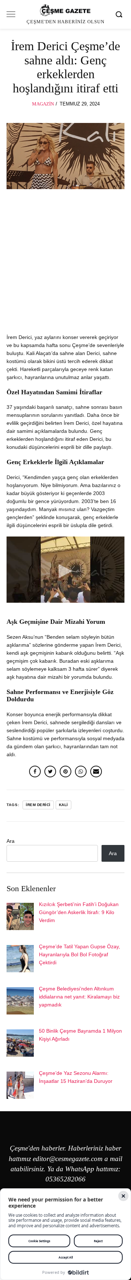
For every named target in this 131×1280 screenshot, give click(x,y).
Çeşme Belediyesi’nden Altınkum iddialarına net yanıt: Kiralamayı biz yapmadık (79, 997)
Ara (11, 841)
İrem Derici (38, 805)
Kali (63, 805)
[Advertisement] (65, 264)
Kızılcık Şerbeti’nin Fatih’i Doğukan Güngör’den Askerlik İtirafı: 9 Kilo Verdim (79, 912)
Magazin (43, 104)
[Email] (96, 771)
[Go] (120, 14)
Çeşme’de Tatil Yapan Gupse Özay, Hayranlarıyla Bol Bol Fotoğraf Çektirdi (79, 954)
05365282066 (65, 1179)
